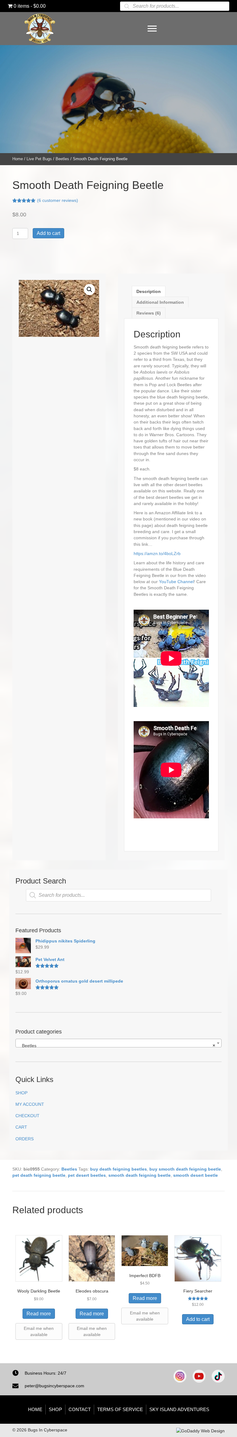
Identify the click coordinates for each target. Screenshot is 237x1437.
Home (17, 159)
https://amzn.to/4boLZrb (157, 553)
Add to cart (48, 233)
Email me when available (39, 1331)
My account (29, 1104)
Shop (21, 1092)
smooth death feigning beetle (139, 1175)
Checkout (27, 1115)
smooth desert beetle (195, 1175)
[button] (89, 289)
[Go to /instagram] (179, 1376)
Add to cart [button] (198, 1319)
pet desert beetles (87, 1175)
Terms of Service (120, 1409)
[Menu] (152, 28)
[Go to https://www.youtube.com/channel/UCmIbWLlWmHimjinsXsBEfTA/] (199, 1376)
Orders (24, 1138)
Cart (21, 1127)
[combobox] (118, 1043)
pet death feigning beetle (38, 1175)
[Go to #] (218, 1376)
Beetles (62, 159)
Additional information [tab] (160, 302)
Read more (39, 1313)
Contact (80, 1409)
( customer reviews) (57, 200)
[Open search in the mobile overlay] (174, 6)
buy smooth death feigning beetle (185, 1169)
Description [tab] (148, 291)
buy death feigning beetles (118, 1169)
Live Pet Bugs (39, 159)
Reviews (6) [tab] (148, 313)
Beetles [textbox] (116, 1045)
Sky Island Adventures (179, 1409)
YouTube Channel (176, 581)
